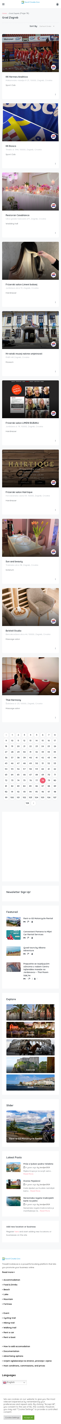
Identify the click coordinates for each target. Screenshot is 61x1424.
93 (24, 791)
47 (18, 763)
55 (12, 769)
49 (30, 763)
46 (12, 763)
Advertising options (13, 1356)
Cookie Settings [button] (12, 1417)
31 (30, 752)
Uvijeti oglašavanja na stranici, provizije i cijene (28, 1361)
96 (43, 791)
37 (12, 757)
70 (49, 774)
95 (36, 791)
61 (49, 769)
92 (18, 791)
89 (55, 786)
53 (55, 763)
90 (6, 791)
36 (6, 757)
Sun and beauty (14, 561)
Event (6, 1313)
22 (30, 746)
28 (12, 752)
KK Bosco (11, 146)
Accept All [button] (28, 1417)
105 (42, 797)
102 (24, 797)
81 (6, 786)
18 (6, 746)
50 (36, 763)
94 (30, 791)
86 (36, 786)
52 (49, 763)
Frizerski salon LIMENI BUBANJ (22, 422)
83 (18, 786)
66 (24, 774)
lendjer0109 (45, 1167)
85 (30, 786)
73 (12, 780)
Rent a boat (9, 1337)
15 (43, 740)
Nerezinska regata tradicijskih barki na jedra (38, 1199)
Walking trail (10, 1327)
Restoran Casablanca (17, 215)
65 (18, 774)
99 (6, 797)
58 (30, 769)
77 (36, 780)
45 (6, 763)
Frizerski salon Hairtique (19, 492)
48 (24, 763)
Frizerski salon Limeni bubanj (21, 284)
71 (55, 774)
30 (24, 752)
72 (6, 780)
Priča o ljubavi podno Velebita (38, 1164)
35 (55, 752)
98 (55, 791)
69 (43, 774)
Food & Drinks (10, 1284)
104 (36, 797)
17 (55, 740)
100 (12, 797)
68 (36, 774)
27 (6, 752)
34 (49, 752)
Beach (7, 1289)
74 (18, 780)
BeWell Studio (13, 630)
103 (30, 797)
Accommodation (12, 1280)
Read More (28, 1174)
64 (12, 774)
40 (30, 757)
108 (27, 803)
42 (42, 757)
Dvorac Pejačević (31, 1181)
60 (42, 769)
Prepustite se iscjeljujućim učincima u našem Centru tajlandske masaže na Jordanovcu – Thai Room (36, 968)
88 (49, 786)
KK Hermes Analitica (17, 76)
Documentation (11, 1351)
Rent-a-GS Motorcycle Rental (38, 918)
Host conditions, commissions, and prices (24, 1365)
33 (43, 752)
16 (49, 740)
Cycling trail (10, 1318)
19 (12, 746)
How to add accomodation (17, 1346)
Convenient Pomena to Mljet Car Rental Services (37, 933)
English (10, 1382)
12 (24, 740)
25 (49, 746)
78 (43, 780)
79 (49, 780)
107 (54, 797)
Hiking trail (9, 1323)
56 (18, 769)
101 (18, 797)
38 (18, 757)
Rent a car (9, 1332)
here (17, 1231)
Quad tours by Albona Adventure (34, 949)
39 (24, 757)
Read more (8, 1272)
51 (43, 763)
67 (30, 774)
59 (36, 769)
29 (18, 752)
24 (42, 746)
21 (24, 746)
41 (37, 757)
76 (30, 780)
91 (12, 791)
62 (55, 769)
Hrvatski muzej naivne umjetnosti (24, 353)
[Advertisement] (30, 846)
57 (24, 769)
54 (6, 769)
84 (24, 786)
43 (49, 757)
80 (55, 780)
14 (37, 740)
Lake (6, 1294)
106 (48, 797)
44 (55, 757)
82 (12, 786)
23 (36, 746)
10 (12, 740)
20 (18, 746)
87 (43, 786)
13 (30, 740)
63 (6, 774)
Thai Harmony (13, 699)
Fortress (8, 1304)
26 (55, 746)
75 (24, 780)
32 (36, 752)
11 (18, 740)
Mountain (8, 1299)
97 (49, 791)
